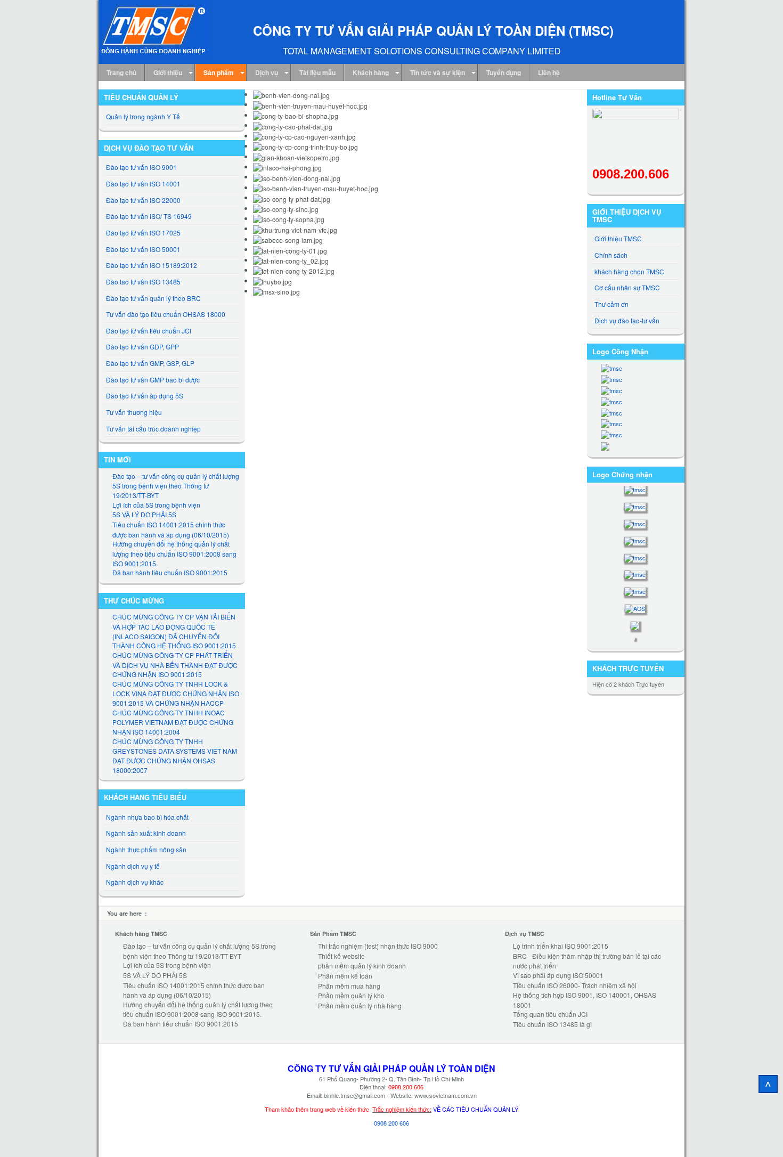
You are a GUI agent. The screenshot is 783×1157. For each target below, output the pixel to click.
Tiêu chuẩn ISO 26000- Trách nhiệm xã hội (575, 985)
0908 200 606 (391, 1123)
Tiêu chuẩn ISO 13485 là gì (552, 1024)
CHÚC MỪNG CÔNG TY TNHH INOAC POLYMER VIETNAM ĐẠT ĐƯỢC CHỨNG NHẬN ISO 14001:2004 (172, 722)
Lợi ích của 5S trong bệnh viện (156, 504)
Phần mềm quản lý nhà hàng (360, 1005)
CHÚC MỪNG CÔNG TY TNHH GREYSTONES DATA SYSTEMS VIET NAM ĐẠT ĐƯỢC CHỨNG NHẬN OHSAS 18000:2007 (174, 756)
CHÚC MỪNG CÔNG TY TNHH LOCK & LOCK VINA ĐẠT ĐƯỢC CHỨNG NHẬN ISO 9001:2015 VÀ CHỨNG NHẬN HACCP (175, 693)
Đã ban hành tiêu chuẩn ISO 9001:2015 (169, 572)
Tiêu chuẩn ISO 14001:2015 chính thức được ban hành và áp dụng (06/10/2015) (170, 529)
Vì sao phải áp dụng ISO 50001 (558, 975)
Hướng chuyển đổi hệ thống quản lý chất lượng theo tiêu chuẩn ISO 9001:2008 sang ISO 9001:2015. (174, 553)
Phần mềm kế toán (345, 975)
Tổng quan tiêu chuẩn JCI (550, 1014)
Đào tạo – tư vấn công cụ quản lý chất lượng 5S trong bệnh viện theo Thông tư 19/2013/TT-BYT (175, 485)
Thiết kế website (341, 955)
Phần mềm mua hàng (349, 985)
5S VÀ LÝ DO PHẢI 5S (144, 514)
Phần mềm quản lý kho (351, 995)
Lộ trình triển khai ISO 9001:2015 (560, 945)
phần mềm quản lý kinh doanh (362, 965)
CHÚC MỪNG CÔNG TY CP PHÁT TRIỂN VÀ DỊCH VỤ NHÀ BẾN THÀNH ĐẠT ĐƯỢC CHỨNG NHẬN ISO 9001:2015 (175, 664)
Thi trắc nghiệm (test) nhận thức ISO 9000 (378, 945)
